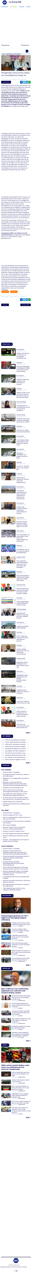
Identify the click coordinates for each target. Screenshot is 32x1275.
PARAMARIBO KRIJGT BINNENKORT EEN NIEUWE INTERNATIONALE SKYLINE (22, 682)
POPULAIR (21, 6)
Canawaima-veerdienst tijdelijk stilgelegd (22, 630)
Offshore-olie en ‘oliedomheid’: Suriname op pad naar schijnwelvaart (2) (22, 484)
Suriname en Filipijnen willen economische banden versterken (20, 933)
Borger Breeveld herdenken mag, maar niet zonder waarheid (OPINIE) (22, 619)
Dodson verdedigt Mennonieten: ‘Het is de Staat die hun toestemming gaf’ (22, 655)
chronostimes (20, 490)
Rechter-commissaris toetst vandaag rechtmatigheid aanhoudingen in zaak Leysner (15, 794)
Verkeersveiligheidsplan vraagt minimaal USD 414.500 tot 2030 (22, 607)
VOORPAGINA (4, 6)
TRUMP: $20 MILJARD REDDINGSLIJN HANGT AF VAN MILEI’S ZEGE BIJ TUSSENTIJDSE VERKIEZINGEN (16, 861)
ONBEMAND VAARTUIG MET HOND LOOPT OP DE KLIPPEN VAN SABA (20, 940)
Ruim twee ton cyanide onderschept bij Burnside (23, 434)
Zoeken (5, 54)
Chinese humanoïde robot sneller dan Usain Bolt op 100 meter (21, 962)
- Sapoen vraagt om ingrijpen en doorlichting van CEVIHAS (14, 763)
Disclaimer (8, 1270)
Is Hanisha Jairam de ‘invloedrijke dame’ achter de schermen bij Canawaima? (23, 412)
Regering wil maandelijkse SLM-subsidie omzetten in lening (22, 459)
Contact (13, 1270)
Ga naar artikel (25, 308)
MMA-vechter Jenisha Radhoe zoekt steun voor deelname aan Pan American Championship (15, 1071)
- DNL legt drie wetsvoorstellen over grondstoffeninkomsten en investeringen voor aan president (14, 756)
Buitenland (17, 57)
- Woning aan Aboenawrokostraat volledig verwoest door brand (14, 759)
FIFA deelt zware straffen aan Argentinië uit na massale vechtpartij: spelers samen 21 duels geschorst (21, 1114)
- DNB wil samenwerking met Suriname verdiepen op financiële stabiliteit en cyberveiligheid (14, 743)
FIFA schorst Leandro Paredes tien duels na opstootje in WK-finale (21, 1105)
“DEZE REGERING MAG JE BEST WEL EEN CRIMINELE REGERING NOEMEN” (14, 892)
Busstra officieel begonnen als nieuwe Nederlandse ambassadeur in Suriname (21, 1008)
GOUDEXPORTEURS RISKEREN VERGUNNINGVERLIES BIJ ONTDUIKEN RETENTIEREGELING (13, 867)
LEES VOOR (6, 86)
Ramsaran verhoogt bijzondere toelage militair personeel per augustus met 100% (22, 528)
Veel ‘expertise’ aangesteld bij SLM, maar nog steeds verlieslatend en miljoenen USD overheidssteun (21, 498)
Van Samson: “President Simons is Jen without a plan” (22, 471)
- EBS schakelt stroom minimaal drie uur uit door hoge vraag (14, 761)
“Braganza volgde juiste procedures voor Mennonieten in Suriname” (22, 385)
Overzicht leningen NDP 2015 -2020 (12, 818)
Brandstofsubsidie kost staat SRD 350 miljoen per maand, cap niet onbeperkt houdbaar (22, 594)
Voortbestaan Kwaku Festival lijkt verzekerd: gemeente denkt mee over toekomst (21, 1016)
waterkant (19, 392)
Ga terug (5, 308)
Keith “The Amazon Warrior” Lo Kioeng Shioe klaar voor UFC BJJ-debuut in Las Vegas (20, 1091)
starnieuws (19, 366)
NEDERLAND (6, 972)
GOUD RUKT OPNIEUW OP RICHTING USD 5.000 (23, 706)
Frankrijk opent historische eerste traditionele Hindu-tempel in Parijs (21, 927)
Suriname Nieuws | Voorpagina (11, 776)
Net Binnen (10, 57)
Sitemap (25, 1270)
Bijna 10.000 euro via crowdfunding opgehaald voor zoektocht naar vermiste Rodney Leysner (14, 994)
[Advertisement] (16, 130)
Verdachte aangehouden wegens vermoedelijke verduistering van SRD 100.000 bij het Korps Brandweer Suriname (15, 876)
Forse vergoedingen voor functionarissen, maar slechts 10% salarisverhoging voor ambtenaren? (23, 542)
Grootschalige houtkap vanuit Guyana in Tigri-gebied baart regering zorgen (22, 446)
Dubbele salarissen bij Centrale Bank (12, 805)
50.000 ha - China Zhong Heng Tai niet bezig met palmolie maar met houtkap (16, 844)
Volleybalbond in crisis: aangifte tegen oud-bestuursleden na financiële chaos (20, 1099)
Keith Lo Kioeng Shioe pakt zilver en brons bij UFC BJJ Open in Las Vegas (20, 1077)
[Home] (4, 2)
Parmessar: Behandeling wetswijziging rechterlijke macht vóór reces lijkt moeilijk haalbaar (23, 372)
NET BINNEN (13, 6)
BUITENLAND (6, 899)
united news (19, 701)
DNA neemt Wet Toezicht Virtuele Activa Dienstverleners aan (22, 729)
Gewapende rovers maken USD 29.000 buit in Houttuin (22, 695)
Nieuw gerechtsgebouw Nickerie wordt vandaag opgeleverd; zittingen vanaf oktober (22, 581)
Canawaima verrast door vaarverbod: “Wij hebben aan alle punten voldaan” (23, 424)
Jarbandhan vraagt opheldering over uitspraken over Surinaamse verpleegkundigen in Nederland (20, 1037)
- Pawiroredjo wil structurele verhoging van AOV (14, 750)
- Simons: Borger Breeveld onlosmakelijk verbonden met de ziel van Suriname (14, 746)
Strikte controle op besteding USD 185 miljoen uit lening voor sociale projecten (22, 717)
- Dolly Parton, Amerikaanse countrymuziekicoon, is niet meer (14, 748)
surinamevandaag (21, 405)
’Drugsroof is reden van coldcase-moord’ (13, 835)
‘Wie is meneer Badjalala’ (9, 828)
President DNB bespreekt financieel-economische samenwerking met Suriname (21, 514)
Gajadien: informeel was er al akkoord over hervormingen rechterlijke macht (22, 359)
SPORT (4, 1049)
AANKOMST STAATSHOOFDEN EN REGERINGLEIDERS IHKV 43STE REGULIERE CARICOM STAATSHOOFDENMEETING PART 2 (15, 787)
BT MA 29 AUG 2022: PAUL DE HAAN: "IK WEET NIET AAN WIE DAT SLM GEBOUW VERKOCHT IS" (16, 802)
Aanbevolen (6, 348)
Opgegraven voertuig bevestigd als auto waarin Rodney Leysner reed (22, 668)
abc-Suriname (20, 379)
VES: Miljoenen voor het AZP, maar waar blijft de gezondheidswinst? (22, 554)
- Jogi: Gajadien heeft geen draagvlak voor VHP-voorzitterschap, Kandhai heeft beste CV (14, 754)
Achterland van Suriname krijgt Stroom (13, 791)
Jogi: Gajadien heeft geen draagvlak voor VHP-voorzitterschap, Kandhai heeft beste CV (15, 798)
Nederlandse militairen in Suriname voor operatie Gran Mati (21, 1030)
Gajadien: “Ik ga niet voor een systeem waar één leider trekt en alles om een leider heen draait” (23, 398)
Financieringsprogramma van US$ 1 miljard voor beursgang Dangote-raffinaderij (14, 921)
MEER (27, 6)
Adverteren (19, 1270)
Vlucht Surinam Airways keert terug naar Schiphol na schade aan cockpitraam (21, 1024)
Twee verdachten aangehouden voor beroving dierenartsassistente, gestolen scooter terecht (15, 871)
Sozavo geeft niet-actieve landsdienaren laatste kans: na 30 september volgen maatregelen (22, 568)
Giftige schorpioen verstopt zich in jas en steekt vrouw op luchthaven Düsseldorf (21, 956)
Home (3, 57)
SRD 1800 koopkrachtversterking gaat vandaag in (16, 837)
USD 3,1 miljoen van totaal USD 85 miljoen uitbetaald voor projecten (22, 642)
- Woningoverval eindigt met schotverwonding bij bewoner (14, 752)
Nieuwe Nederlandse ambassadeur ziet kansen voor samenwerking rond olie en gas (21, 1001)
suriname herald (20, 418)
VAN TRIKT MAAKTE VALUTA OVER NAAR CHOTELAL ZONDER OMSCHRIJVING (14, 831)
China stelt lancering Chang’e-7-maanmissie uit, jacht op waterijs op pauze (21, 948)
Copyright (2, 1270)
